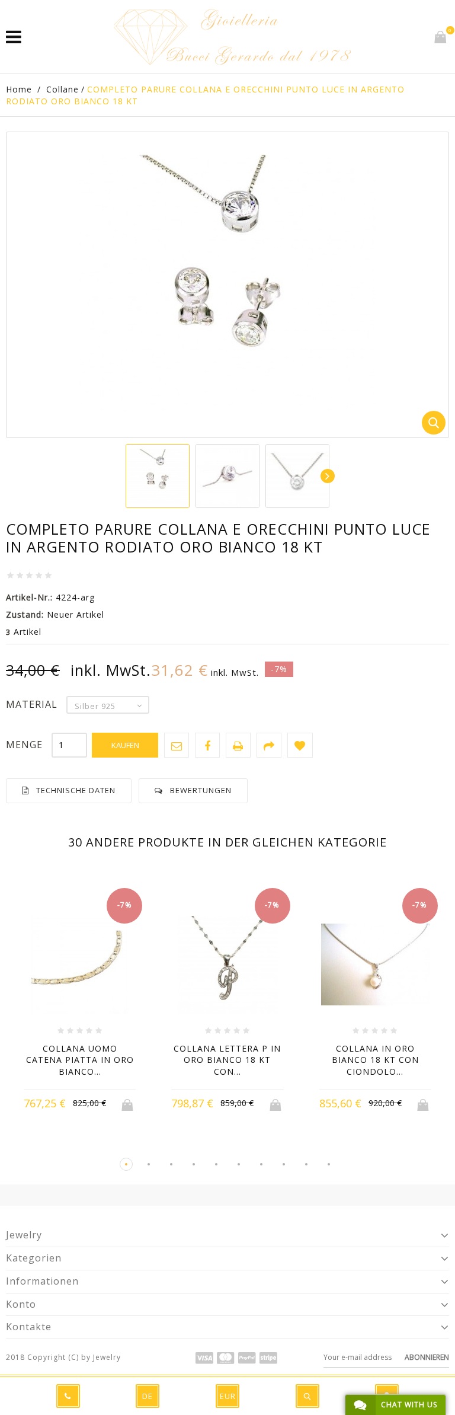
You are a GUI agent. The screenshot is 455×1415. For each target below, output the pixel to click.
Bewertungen (201, 790)
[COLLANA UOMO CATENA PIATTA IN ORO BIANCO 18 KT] (79, 966)
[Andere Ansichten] (126, 476)
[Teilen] (269, 745)
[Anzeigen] (102, 1104)
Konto (21, 1304)
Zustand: (25, 614)
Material (33, 704)
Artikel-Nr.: (29, 597)
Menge (24, 744)
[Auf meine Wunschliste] (299, 745)
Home (19, 89)
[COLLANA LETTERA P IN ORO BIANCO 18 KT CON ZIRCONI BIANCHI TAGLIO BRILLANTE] (227, 966)
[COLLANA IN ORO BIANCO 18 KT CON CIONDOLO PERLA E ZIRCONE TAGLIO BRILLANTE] (375, 966)
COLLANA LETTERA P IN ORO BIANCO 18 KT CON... (227, 1060)
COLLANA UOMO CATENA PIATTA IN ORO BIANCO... (80, 1060)
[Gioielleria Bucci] (232, 37)
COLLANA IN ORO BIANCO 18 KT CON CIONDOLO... (375, 1060)
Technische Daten (76, 790)
